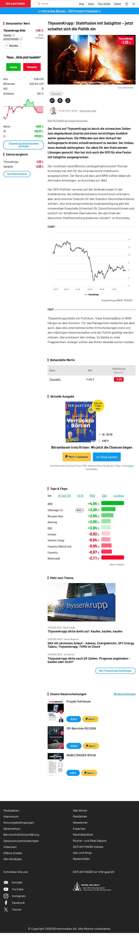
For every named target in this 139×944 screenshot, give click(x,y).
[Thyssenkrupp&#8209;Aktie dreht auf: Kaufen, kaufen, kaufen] (92, 602)
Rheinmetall (54, 558)
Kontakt (17, 882)
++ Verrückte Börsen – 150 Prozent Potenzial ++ (69, 11)
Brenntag (52, 522)
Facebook (18, 902)
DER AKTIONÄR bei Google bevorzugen (67, 121)
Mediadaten (11, 810)
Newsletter (80, 822)
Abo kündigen (12, 859)
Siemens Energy (56, 540)
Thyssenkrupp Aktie (14, 30)
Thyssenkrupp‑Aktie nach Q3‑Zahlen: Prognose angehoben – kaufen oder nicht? (89, 660)
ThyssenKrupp (116, 300)
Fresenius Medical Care (59, 546)
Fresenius (53, 552)
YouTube (17, 889)
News (79, 510)
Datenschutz (11, 828)
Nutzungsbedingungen (18, 822)
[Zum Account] (91, 3)
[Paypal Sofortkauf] (90, 719)
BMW (50, 504)
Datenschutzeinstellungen (21, 841)
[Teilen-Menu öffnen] (52, 100)
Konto (130, 465)
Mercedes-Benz (55, 516)
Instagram (19, 896)
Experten (79, 828)
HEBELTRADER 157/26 (81, 755)
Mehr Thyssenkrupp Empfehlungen (115, 670)
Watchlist (13, 45)
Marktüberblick (83, 834)
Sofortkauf (82, 457)
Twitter (17, 909)
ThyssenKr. (56, 93)
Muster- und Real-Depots (90, 840)
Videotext (10, 847)
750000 (7, 35)
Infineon (52, 534)
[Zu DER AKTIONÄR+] (104, 3)
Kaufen (13, 67)
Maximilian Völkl (88, 110)
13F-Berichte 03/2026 (81, 728)
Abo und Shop (82, 852)
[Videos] (117, 3)
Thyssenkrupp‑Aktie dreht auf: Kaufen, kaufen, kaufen (85, 631)
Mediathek (80, 816)
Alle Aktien (80, 810)
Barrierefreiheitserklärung (21, 834)
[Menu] (134, 3)
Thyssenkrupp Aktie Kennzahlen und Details (23, 145)
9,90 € (73, 772)
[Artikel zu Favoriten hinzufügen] (67, 100)
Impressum (11, 816)
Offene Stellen (12, 853)
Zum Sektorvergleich (17, 173)
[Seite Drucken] (60, 100)
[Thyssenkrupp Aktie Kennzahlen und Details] (23, 109)
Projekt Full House (78, 701)
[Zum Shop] (81, 3)
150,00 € (74, 745)
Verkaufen (32, 67)
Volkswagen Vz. (55, 510)
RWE (50, 528)
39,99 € (73, 719)
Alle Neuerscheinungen (125, 693)
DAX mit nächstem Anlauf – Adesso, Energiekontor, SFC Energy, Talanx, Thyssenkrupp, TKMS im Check (91, 644)
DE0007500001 (11, 38)
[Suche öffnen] (39, 4)
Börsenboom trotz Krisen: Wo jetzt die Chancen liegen (91, 447)
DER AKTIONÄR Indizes (88, 847)
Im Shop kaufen (106, 457)
